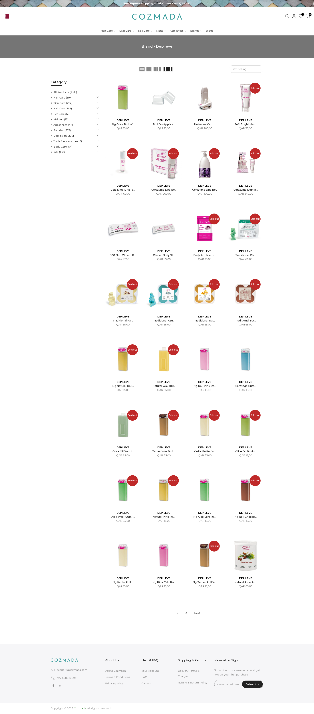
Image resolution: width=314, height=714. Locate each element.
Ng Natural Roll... (123, 386)
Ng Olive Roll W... (123, 124)
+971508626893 (66, 677)
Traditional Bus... (245, 320)
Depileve (122, 120)
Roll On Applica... (164, 124)
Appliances (63, 124)
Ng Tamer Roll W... (205, 582)
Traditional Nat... (204, 320)
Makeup (60, 119)
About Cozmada (115, 670)
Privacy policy (114, 683)
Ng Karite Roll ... (123, 582)
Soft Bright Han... (246, 124)
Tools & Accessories (67, 141)
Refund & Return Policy (192, 682)
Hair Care (63, 97)
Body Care (62, 146)
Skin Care (62, 103)
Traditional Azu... (163, 320)
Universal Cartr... (204, 124)
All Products (65, 92)
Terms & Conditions (117, 677)
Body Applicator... (204, 255)
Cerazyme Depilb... (246, 189)
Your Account (150, 670)
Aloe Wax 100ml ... (123, 516)
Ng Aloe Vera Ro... (204, 516)
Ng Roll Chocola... (245, 516)
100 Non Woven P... (123, 255)
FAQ (144, 677)
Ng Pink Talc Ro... (163, 582)
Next (197, 613)
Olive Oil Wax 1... (122, 451)
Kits (59, 152)
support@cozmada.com (72, 669)
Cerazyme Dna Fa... (123, 189)
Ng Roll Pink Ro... (205, 386)
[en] (13, 16)
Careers (146, 683)
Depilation (63, 135)
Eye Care (61, 114)
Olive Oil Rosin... (245, 451)
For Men (62, 130)
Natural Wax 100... (163, 386)
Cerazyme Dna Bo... (163, 189)
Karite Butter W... (205, 451)
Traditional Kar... (123, 320)
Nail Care (62, 108)
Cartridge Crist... (245, 386)
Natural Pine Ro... (164, 516)
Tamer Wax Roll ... (163, 451)
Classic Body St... (164, 255)
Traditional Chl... (245, 255)
